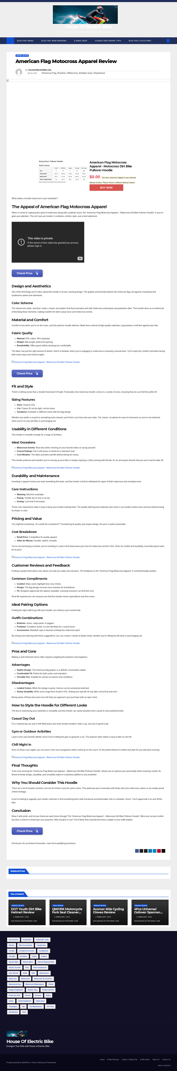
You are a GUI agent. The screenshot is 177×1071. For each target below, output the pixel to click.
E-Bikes (44, 956)
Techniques (13, 1006)
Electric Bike (13, 962)
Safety (11, 1001)
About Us (156, 1059)
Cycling (11, 951)
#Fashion (61, 73)
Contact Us (166, 1059)
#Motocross (72, 73)
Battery (11, 945)
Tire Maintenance (35, 1006)
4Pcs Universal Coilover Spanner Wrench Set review (148, 912)
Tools (24, 1012)
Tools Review (58, 905)
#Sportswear (99, 73)
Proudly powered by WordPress (18, 1062)
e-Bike (34, 956)
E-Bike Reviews (113, 1059)
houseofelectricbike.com (39, 70)
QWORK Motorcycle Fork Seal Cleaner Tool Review (67, 912)
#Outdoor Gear (85, 73)
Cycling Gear (43, 951)
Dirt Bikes (23, 956)
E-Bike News (145, 1059)
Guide (25, 973)
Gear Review (13, 973)
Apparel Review (22, 55)
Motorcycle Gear (15, 984)
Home (102, 1059)
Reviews (38, 995)
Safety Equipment (24, 1001)
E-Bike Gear (81, 41)
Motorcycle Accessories (43, 979)
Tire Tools (50, 1006)
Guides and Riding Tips (108, 41)
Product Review (18, 905)
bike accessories (25, 945)
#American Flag (49, 73)
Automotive (27, 940)
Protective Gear (14, 995)
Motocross (13, 979)
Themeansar (51, 1062)
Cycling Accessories (26, 951)
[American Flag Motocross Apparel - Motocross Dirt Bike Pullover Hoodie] (46, 362)
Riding (48, 995)
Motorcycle (25, 979)
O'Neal (50, 984)
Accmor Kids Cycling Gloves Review (108, 910)
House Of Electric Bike (88, 26)
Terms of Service (164, 1065)
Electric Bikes (25, 41)
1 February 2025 (21, 917)
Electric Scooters (140, 41)
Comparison (41, 945)
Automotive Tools (42, 940)
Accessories (13, 940)
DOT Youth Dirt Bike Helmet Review (26, 910)
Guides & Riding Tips (130, 1059)
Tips (23, 1006)
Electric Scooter (15, 967)
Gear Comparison (40, 967)
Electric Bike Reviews (54, 41)
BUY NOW (106, 187)
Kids (33, 973)
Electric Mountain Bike (46, 962)
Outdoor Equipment (16, 990)
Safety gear (40, 1001)
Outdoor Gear (33, 990)
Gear (27, 967)
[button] (164, 41)
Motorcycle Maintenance (35, 984)
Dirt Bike (12, 956)
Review (27, 995)
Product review (48, 990)
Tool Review (13, 1012)
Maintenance (44, 973)
